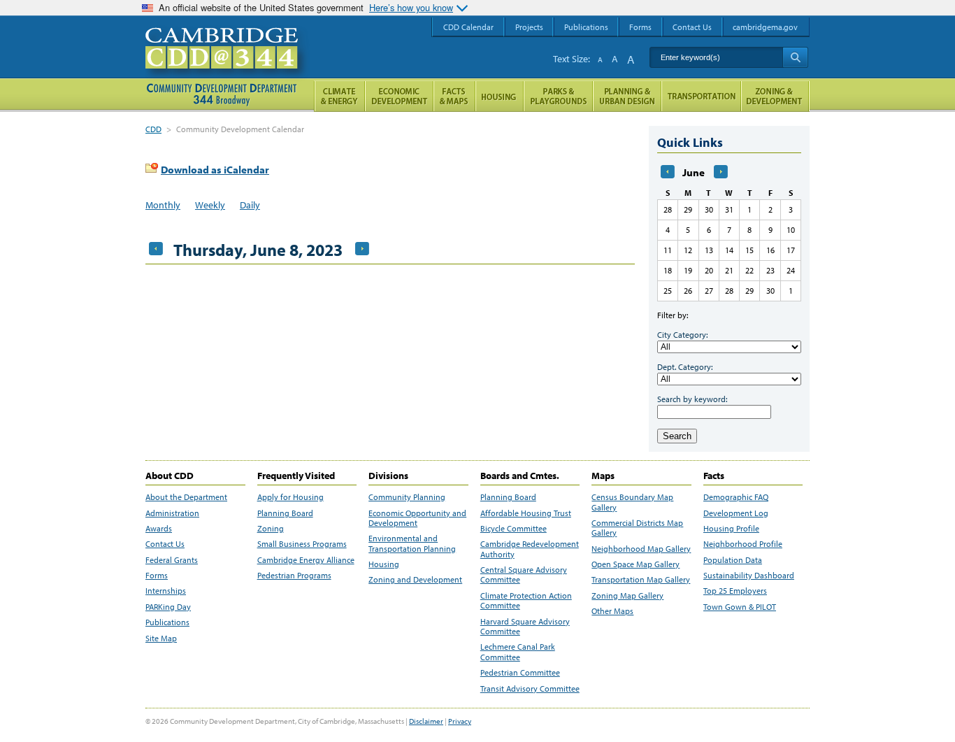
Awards (158, 529)
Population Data (732, 560)
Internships (165, 591)
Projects (529, 27)
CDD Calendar (468, 27)
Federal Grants (171, 560)
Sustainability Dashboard (748, 575)
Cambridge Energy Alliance (305, 560)
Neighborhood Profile (742, 544)
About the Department (186, 497)
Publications (167, 622)
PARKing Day (168, 607)
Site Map (161, 638)
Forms (156, 575)
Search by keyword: (692, 399)
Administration (172, 513)
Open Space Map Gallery (635, 564)
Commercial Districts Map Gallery (637, 528)
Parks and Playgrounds (558, 96)
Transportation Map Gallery (640, 580)
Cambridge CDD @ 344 (227, 62)
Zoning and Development (415, 580)
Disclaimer (426, 721)
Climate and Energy (339, 96)
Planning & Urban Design (627, 96)
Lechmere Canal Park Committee (517, 652)
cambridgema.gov (765, 27)
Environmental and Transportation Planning (412, 543)
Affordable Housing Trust (525, 513)
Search (677, 436)
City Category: (682, 334)
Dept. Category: (684, 367)
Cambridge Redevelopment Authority (529, 549)
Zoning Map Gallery (627, 596)
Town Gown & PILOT (739, 607)
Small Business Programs (302, 544)
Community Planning (406, 497)
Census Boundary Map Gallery (632, 502)
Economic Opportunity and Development (417, 518)
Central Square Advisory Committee (523, 575)
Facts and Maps (454, 96)
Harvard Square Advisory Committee (525, 626)
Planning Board (285, 513)
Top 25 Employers (735, 591)
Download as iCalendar (215, 169)
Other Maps (612, 611)
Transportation (701, 96)
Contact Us (165, 544)
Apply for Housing (290, 497)
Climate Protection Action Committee (526, 601)
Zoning (270, 529)
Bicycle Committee (513, 529)
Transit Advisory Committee (530, 689)
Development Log (735, 513)
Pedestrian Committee (520, 673)
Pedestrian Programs (294, 575)
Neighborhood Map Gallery (641, 549)
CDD (153, 129)
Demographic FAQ (735, 497)
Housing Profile (731, 529)
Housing (383, 564)
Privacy (459, 721)
